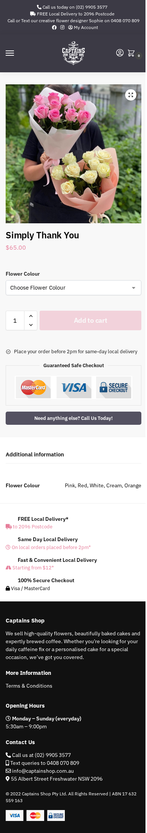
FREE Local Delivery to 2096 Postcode (75, 14)
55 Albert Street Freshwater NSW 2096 (57, 778)
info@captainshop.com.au (42, 770)
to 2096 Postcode (32, 526)
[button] (132, 53)
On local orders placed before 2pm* (51, 547)
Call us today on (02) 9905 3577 (74, 7)
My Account (85, 27)
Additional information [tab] (35, 454)
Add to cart (90, 320)
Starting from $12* (32, 567)
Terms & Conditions (29, 685)
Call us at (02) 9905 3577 (41, 755)
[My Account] (119, 53)
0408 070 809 (125, 20)
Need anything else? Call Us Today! (73, 418)
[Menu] (17, 53)
